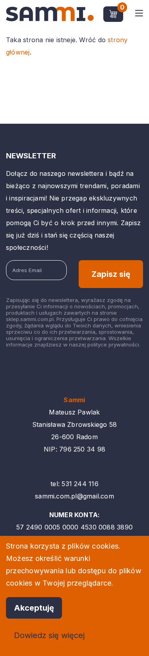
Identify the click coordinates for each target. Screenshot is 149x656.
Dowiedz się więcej (49, 635)
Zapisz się (110, 274)
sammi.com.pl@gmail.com (74, 496)
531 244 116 (80, 484)
